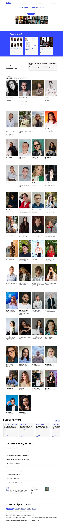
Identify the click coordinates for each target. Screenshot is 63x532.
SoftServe (51, 338)
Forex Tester (37, 365)
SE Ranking (22, 212)
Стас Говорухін (53, 489)
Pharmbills (51, 212)
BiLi (9, 285)
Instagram (23, 508)
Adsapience (21, 103)
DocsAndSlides (14, 283)
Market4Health (9, 366)
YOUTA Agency (36, 236)
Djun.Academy (12, 161)
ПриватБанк (13, 312)
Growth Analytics (11, 341)
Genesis (47, 284)
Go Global (9, 100)
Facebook (17, 508)
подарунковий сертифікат (32, 3)
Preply (46, 366)
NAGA (7, 236)
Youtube (34, 508)
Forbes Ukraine (9, 415)
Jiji (49, 284)
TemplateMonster (51, 311)
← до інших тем (8, 76)
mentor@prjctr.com (18, 504)
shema (23, 314)
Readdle (25, 284)
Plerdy (36, 259)
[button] (56, 421)
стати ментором (10, 508)
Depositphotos (39, 312)
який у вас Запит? (16, 3)
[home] (8, 2)
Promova (7, 135)
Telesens (15, 184)
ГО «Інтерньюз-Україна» (50, 236)
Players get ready (35, 284)
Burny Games (34, 185)
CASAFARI (25, 236)
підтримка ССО (41, 3)
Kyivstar (7, 212)
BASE (14, 259)
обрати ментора (24, 3)
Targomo (47, 100)
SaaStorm (40, 338)
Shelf (29, 389)
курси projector (52, 3)
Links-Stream (25, 365)
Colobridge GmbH (22, 260)
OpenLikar (53, 185)
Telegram (28, 508)
